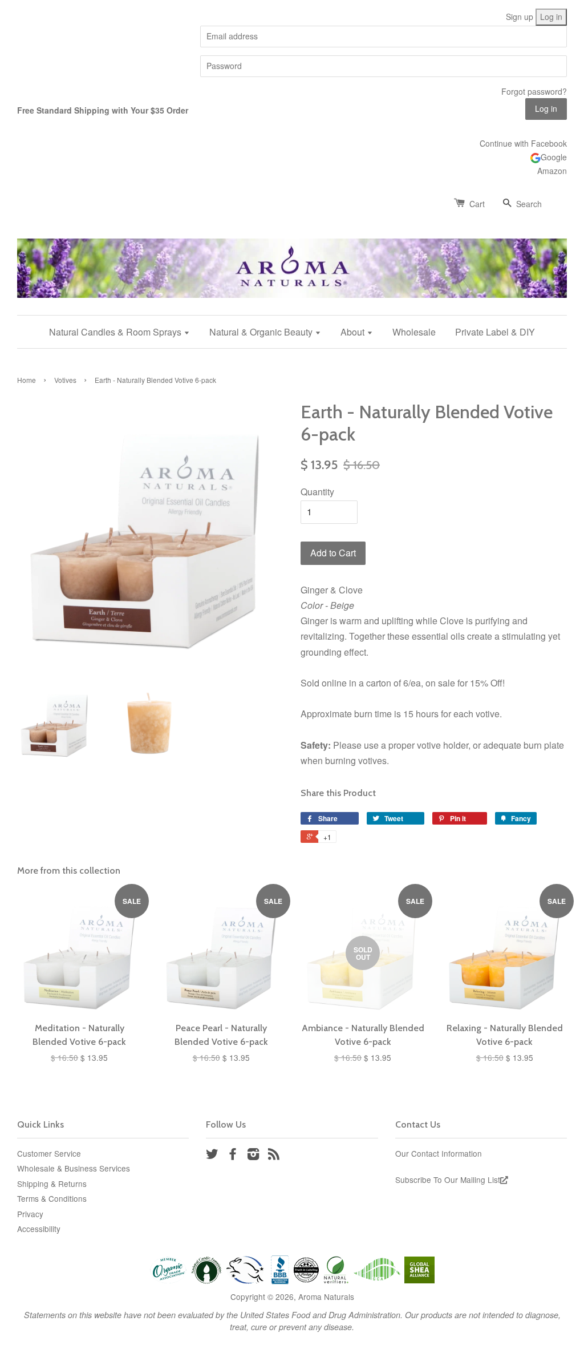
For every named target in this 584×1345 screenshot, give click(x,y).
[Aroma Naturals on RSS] (273, 1155)
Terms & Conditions (52, 1198)
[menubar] (292, 332)
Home (26, 380)
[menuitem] (123, 332)
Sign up (519, 16)
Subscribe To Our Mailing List (447, 1179)
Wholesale (414, 331)
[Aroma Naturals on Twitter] (212, 1155)
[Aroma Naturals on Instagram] (253, 1155)
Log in (551, 16)
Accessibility (38, 1228)
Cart (477, 203)
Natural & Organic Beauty (262, 331)
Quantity (317, 491)
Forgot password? (534, 91)
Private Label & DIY (495, 331)
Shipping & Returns (52, 1183)
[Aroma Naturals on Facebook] (232, 1155)
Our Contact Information (438, 1153)
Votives (65, 380)
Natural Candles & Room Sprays (116, 331)
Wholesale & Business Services (73, 1168)
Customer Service (49, 1153)
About (353, 331)
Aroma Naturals (326, 1296)
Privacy (30, 1213)
